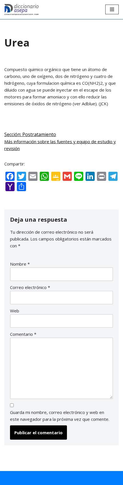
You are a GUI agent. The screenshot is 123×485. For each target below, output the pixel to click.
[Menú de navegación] (112, 9)
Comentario (23, 334)
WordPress (87, 479)
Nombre (20, 264)
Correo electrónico (30, 287)
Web (14, 311)
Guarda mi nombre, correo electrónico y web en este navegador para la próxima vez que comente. (59, 415)
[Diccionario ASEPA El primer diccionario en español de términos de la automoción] (21, 9)
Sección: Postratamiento (30, 134)
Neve (29, 479)
